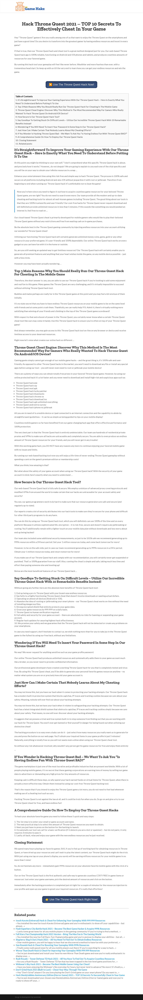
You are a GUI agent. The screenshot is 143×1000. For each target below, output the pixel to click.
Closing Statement (27, 140)
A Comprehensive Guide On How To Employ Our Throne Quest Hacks (50, 137)
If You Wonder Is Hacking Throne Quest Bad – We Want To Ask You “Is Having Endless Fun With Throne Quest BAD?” (72, 133)
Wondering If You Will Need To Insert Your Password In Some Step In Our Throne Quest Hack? (62, 127)
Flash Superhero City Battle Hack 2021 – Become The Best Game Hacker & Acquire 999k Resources (63, 928)
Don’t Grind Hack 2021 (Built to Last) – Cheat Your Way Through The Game (51, 969)
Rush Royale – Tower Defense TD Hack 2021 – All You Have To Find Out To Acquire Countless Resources (65, 958)
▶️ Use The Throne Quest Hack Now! (71, 84)
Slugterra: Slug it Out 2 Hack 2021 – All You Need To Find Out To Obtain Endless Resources (59, 939)
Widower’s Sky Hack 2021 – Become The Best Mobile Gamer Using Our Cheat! (53, 964)
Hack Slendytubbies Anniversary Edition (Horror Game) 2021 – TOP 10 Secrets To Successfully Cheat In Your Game (70, 975)
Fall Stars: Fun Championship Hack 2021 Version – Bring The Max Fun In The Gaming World (58, 934)
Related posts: (25, 143)
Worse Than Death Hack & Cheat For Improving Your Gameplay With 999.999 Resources (58, 950)
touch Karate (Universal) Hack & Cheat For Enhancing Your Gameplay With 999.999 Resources (60, 920)
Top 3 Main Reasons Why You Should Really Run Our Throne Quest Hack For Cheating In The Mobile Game (67, 106)
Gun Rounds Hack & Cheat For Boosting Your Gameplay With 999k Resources (52, 945)
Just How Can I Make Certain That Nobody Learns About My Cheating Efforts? (54, 130)
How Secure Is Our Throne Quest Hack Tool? (38, 116)
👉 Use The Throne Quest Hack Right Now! (71, 899)
